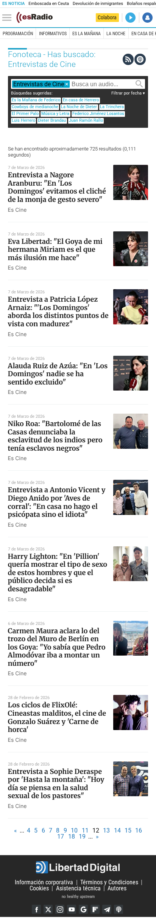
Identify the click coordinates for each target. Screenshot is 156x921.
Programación (18, 33)
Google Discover (83, 909)
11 (85, 830)
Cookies (39, 888)
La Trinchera (112, 106)
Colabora (107, 17)
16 (138, 830)
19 (82, 836)
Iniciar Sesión (147, 17)
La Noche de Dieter (79, 106)
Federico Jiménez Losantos (98, 113)
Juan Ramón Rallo (86, 120)
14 (117, 830)
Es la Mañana (86, 33)
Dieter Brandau (52, 120)
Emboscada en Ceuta (48, 3)
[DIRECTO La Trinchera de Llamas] (130, 17)
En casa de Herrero (81, 100)
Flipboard (95, 909)
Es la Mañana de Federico (36, 100)
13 (106, 830)
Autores (117, 888)
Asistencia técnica (78, 888)
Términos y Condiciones (109, 882)
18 (71, 836)
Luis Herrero (23, 120)
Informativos (53, 33)
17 (60, 836)
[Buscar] (139, 84)
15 (128, 830)
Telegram (106, 909)
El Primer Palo (25, 113)
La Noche (115, 33)
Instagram (59, 909)
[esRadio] (34, 17)
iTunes (118, 909)
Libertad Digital (78, 867)
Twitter (48, 909)
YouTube (71, 909)
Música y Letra (55, 113)
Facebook (36, 909)
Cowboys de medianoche (35, 106)
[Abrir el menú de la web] (8, 17)
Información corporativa (44, 882)
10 (74, 830)
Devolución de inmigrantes (98, 3)
